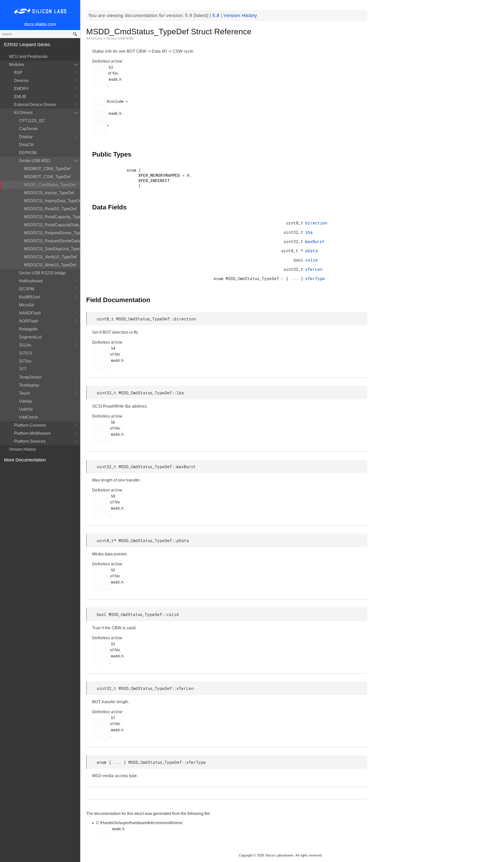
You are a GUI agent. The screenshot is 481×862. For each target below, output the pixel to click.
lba (309, 232)
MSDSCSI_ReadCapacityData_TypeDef (52, 225)
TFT (23, 369)
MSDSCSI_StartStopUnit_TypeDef (52, 249)
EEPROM (28, 153)
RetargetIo (28, 329)
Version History (22, 449)
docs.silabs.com (40, 24)
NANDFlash (30, 313)
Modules (16, 64)
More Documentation (25, 459)
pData (311, 250)
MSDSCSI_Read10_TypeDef (50, 209)
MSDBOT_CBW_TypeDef (47, 169)
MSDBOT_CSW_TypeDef (47, 177)
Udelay (25, 401)
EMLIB (20, 96)
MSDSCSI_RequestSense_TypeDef (52, 233)
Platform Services (29, 441)
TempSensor (30, 377)
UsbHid (26, 409)
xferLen (313, 269)
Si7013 (25, 353)
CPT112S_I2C (32, 120)
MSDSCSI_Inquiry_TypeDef (49, 193)
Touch (24, 393)
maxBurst (314, 241)
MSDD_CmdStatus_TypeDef (49, 185)
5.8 (216, 15)
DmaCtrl (26, 145)
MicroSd (26, 305)
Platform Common (30, 425)
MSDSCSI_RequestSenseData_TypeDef (52, 241)
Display (26, 137)
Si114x (25, 345)
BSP (18, 72)
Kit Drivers (23, 112)
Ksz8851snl (29, 297)
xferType (315, 278)
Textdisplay (29, 385)
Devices (21, 80)
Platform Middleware (32, 433)
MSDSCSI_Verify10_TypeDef (50, 257)
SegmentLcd (30, 337)
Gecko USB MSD (34, 161)
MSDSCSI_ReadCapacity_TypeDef (52, 217)
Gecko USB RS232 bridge (42, 273)
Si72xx (25, 361)
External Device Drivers (35, 104)
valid (311, 260)
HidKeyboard (31, 281)
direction (316, 222)
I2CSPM (26, 289)
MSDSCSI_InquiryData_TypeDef (52, 201)
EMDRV (21, 88)
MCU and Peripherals (28, 56)
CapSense (28, 129)
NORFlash (28, 321)
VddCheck (28, 417)
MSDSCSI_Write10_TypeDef (50, 265)
